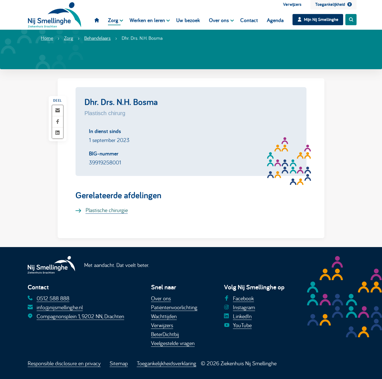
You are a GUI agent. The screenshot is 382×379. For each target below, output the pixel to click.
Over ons (161, 298)
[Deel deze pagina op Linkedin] (57, 133)
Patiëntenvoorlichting (174, 307)
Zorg (68, 38)
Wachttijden (164, 316)
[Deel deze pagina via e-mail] (57, 111)
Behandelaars (97, 38)
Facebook (243, 298)
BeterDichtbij (165, 334)
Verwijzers (162, 325)
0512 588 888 (53, 298)
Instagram (244, 307)
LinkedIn (242, 316)
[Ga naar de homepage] (54, 14)
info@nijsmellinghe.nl (60, 307)
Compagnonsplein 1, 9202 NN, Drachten (80, 316)
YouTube (242, 325)
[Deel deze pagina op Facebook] (57, 122)
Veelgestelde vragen (173, 343)
